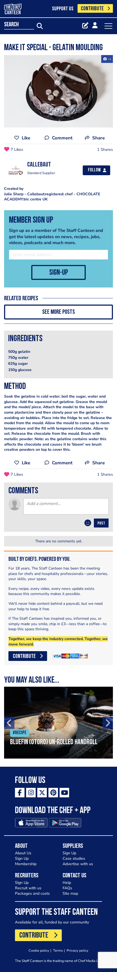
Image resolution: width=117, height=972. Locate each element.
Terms (58, 950)
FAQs (67, 888)
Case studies (74, 858)
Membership (25, 864)
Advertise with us (78, 864)
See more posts (58, 312)
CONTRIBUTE (92, 9)
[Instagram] (31, 792)
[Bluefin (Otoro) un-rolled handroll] (58, 723)
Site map (70, 893)
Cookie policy (39, 950)
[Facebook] (19, 792)
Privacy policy (77, 950)
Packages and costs (32, 893)
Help (67, 882)
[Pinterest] (53, 792)
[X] (42, 792)
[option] (58, 91)
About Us (23, 853)
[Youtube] (64, 792)
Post (101, 523)
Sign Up (22, 858)
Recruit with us (28, 888)
